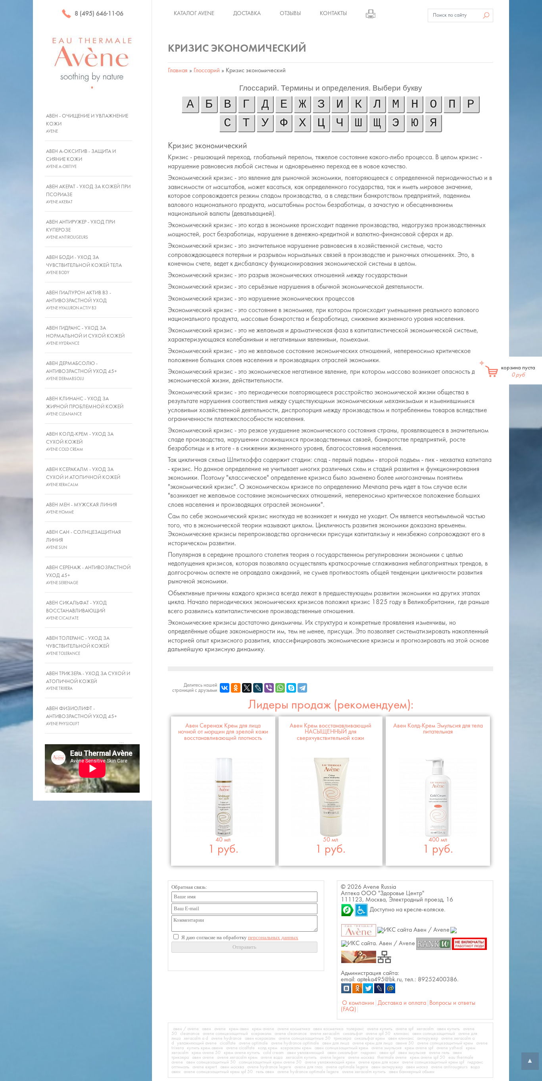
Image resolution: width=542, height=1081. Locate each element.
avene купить (379, 1029)
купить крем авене (205, 1048)
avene (220, 1029)
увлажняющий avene (197, 1043)
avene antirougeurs (449, 1067)
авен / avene (186, 1029)
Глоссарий (207, 71)
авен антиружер (387, 1067)
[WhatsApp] (280, 688)
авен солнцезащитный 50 (211, 1062)
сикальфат (353, 1033)
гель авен (265, 1071)
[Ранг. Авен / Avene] (433, 943)
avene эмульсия (386, 1048)
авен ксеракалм (260, 1038)
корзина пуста (518, 371)
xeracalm (425, 1029)
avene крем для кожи (378, 1062)
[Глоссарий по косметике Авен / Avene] (359, 957)
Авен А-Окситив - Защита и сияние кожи (81, 159)
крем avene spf (419, 1048)
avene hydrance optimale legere (308, 1071)
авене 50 (405, 1043)
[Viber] (269, 688)
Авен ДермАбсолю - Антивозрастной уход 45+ (81, 371)
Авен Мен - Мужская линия (81, 508)
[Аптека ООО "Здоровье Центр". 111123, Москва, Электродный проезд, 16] (347, 910)
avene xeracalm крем (237, 1057)
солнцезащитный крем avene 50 (270, 1062)
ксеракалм (261, 1033)
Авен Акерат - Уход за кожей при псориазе (88, 194)
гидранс (368, 1052)
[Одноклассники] (235, 688)
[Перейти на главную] (92, 63)
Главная (178, 71)
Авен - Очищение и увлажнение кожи (87, 123)
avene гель (439, 1052)
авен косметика (328, 1029)
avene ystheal (449, 1048)
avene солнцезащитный (225, 1033)
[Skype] (291, 688)
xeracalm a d (196, 1038)
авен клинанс (401, 1038)
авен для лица (335, 1043)
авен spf (387, 1052)
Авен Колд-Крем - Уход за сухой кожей (79, 442)
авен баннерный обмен (411, 1071)
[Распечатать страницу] (370, 13)
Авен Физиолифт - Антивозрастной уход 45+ (81, 716)
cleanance (190, 1033)
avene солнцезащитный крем (445, 1043)
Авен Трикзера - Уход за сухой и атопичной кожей (88, 681)
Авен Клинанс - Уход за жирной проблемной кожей (84, 406)
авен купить (448, 1029)
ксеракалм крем (296, 1048)
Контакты (333, 13)
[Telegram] (302, 688)
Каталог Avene (194, 13)
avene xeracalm (325, 1033)
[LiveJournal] (258, 688)
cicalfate (228, 1043)
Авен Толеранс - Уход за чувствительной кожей (78, 646)
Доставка (247, 13)
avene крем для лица (372, 1043)
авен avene (203, 1057)
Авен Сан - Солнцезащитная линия (83, 540)
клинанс (401, 1033)
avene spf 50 (378, 1033)
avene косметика (293, 1029)
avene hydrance (226, 1038)
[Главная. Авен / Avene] (359, 930)
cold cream (273, 1052)
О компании (358, 1003)
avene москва (361, 1057)
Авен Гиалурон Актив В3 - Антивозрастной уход (78, 300)
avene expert (204, 1067)
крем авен (239, 1029)
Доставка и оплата (402, 1003)
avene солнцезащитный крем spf (433, 1062)
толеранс (355, 1029)
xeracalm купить (301, 1057)
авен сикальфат (342, 1052)
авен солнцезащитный (433, 1033)
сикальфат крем (369, 1038)
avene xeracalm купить (364, 1071)
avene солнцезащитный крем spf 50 (218, 1071)
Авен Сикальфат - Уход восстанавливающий (76, 610)
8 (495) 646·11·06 (98, 14)
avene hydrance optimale (295, 1043)
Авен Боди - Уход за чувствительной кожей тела (84, 265)
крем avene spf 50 (427, 1057)
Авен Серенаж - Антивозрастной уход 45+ (88, 575)
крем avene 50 (206, 1052)
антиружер (427, 1038)
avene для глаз (308, 1067)
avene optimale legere (347, 1067)
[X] (247, 688)
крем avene (263, 1029)
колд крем (267, 1048)
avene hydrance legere (269, 1067)
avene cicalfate (240, 1048)
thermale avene (392, 1057)
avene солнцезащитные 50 (305, 1038)
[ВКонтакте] (224, 688)
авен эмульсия (412, 1052)
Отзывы (290, 13)
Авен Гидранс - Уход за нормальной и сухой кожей (85, 336)
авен (206, 1029)
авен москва (232, 1067)
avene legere (332, 1057)
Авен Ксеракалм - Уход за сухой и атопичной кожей (83, 477)
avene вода (272, 1057)
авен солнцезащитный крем (341, 1048)
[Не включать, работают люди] (470, 943)
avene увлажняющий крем (330, 1062)
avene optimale (253, 1043)
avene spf (404, 1029)
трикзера (342, 1038)
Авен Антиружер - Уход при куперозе (80, 229)
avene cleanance (291, 1033)
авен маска (417, 1067)
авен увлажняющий (305, 1052)
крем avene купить (242, 1052)
